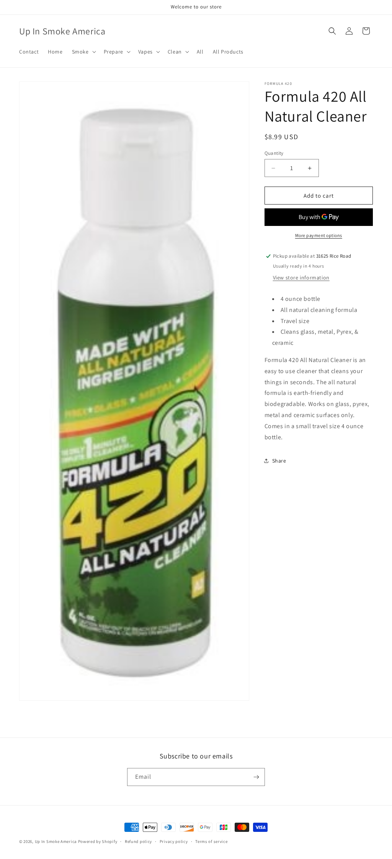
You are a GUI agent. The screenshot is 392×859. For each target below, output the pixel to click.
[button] (83, 52)
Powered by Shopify (98, 841)
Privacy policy (174, 841)
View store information (301, 277)
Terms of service (211, 841)
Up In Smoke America (56, 841)
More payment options (318, 235)
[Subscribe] (256, 777)
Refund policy (138, 841)
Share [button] (279, 460)
